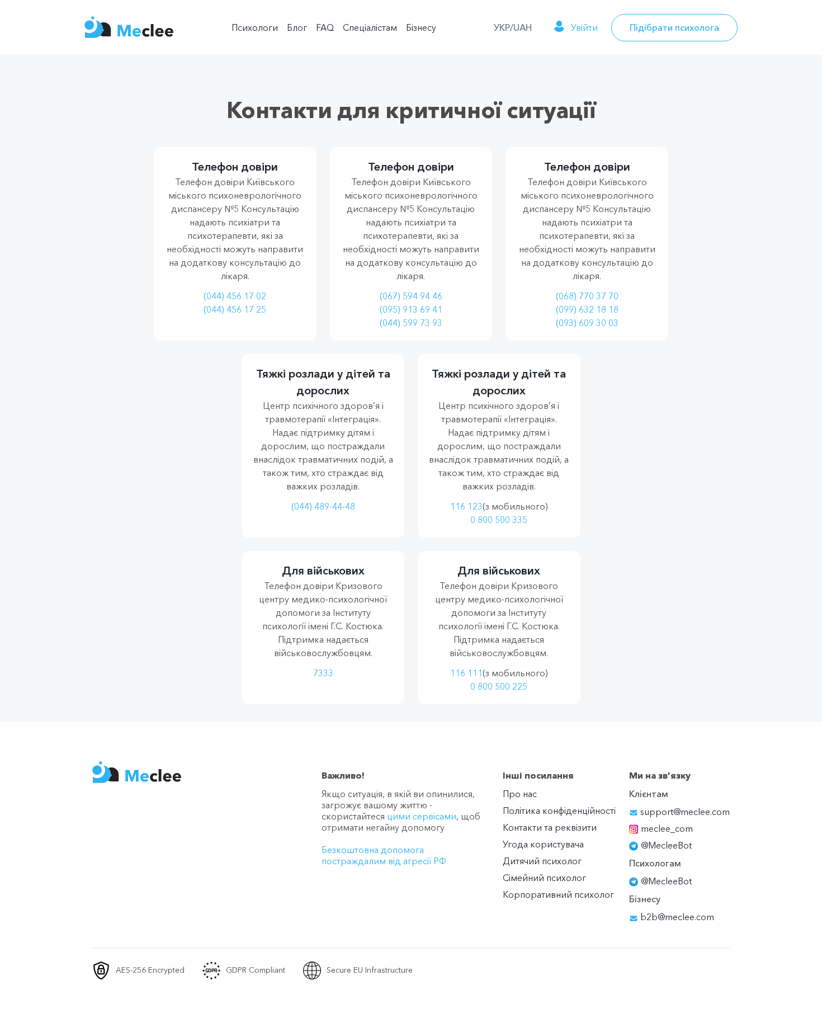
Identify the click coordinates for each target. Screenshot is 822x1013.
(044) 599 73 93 (411, 322)
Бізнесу (421, 27)
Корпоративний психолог (558, 894)
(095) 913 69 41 (411, 309)
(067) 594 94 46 (411, 295)
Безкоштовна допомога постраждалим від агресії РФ (384, 855)
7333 (323, 673)
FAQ (325, 27)
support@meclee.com (684, 811)
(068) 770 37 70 (587, 295)
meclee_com (667, 828)
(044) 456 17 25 (235, 309)
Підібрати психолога (674, 27)
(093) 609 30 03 (587, 322)
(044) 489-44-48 (323, 506)
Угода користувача (543, 844)
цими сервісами (421, 816)
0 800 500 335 (498, 519)
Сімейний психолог (544, 877)
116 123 (466, 506)
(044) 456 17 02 (235, 295)
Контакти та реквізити (550, 827)
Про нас (520, 793)
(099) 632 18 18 (587, 309)
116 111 (466, 673)
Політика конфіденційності (559, 810)
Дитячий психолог (542, 860)
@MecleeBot (666, 845)
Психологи (255, 27)
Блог (297, 27)
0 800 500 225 (498, 686)
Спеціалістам (370, 27)
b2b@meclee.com (676, 916)
